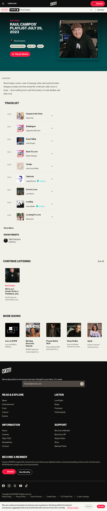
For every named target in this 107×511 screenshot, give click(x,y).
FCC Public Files (65, 497)
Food (4, 408)
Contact (5, 446)
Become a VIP (60, 434)
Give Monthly (24, 472)
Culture (5, 412)
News (4, 400)
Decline (89, 506)
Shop (57, 442)
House (40, 46)
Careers (5, 434)
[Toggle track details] (52, 116)
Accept (101, 506)
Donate (99, 3)
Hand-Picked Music (18, 46)
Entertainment (8, 404)
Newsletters (7, 442)
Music (57, 404)
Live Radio (59, 400)
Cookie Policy (50, 497)
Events (5, 416)
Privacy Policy (19, 497)
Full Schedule (60, 412)
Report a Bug (6, 497)
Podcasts (58, 408)
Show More (9, 228)
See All (101, 261)
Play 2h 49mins (21, 54)
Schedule (100, 10)
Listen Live (12, 3)
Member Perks (60, 446)
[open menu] (4, 4)
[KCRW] (6, 373)
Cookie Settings (83, 497)
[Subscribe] (82, 384)
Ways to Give (60, 438)
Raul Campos (10, 286)
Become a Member (62, 430)
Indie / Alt (31, 46)
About (4, 430)
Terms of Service (35, 497)
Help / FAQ (6, 438)
